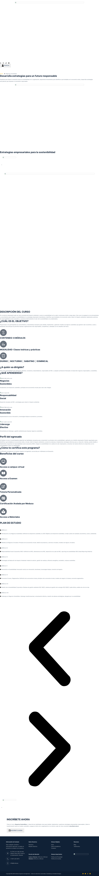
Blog (75, 844)
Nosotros (31, 844)
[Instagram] (85, 873)
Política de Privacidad (56, 857)
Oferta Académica (55, 846)
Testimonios (77, 846)
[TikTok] (87, 873)
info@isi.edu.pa (14, 863)
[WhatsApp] (83, 873)
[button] (49, 649)
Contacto (53, 848)
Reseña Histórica (33, 846)
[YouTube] (90, 873)
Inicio (52, 844)
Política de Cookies (56, 858)
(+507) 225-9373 (14, 858)
